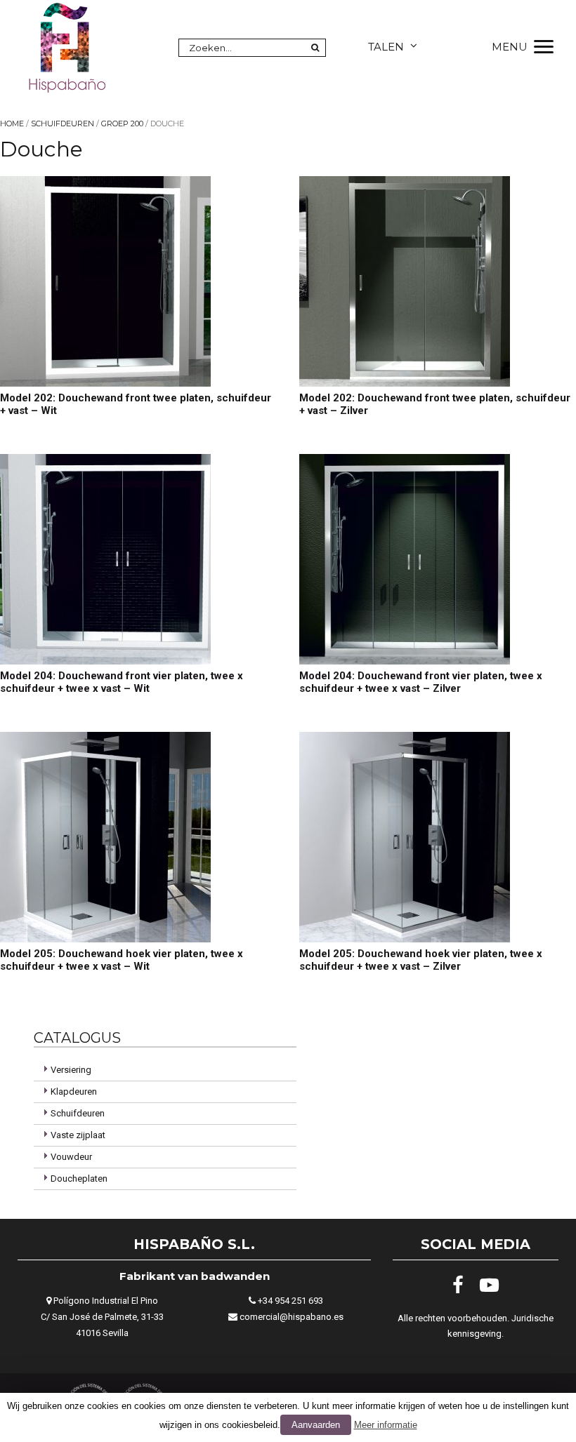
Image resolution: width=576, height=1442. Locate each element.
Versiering (71, 1069)
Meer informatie (385, 1425)
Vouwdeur (71, 1156)
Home (12, 123)
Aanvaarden (316, 1425)
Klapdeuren (74, 1091)
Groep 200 (122, 123)
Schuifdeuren (62, 123)
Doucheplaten (79, 1178)
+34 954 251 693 (290, 1300)
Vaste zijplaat (78, 1135)
